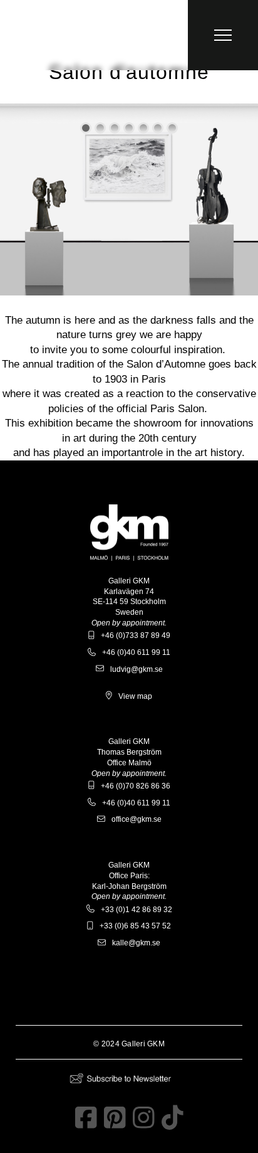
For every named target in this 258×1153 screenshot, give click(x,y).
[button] (223, 35)
